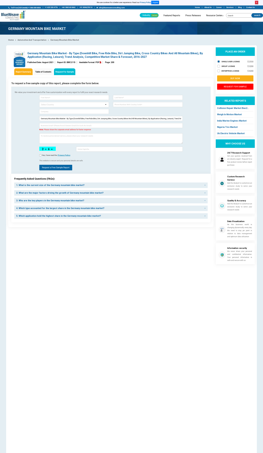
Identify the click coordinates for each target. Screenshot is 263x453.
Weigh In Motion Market (229, 114)
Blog (240, 7)
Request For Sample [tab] (64, 72)
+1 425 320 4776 (51, 7)
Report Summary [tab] (23, 72)
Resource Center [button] (214, 15)
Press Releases (193, 15)
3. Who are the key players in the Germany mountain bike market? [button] (50, 200)
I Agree (155, 2)
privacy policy (64, 155)
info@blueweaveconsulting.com (112, 8)
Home (197, 7)
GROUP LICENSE (228, 66)
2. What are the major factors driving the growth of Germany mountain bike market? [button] (60, 193)
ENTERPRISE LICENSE (230, 71)
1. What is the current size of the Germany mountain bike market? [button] (50, 185)
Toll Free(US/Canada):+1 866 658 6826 (26, 8)
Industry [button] (149, 15)
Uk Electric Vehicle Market (231, 133)
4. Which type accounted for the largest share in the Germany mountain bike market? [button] (60, 208)
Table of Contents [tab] (43, 72)
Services (230, 7)
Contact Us (250, 7)
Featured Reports (171, 15)
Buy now (235, 78)
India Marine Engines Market (232, 120)
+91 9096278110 (85, 7)
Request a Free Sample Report (55, 167)
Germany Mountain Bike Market (64, 40)
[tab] (111, 185)
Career (219, 7)
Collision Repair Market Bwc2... (233, 108)
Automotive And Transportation (32, 40)
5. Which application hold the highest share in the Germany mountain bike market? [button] (58, 216)
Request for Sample (235, 87)
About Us (208, 7)
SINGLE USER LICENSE (230, 62)
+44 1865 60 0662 (68, 7)
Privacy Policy (145, 2)
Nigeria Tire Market (227, 127)
